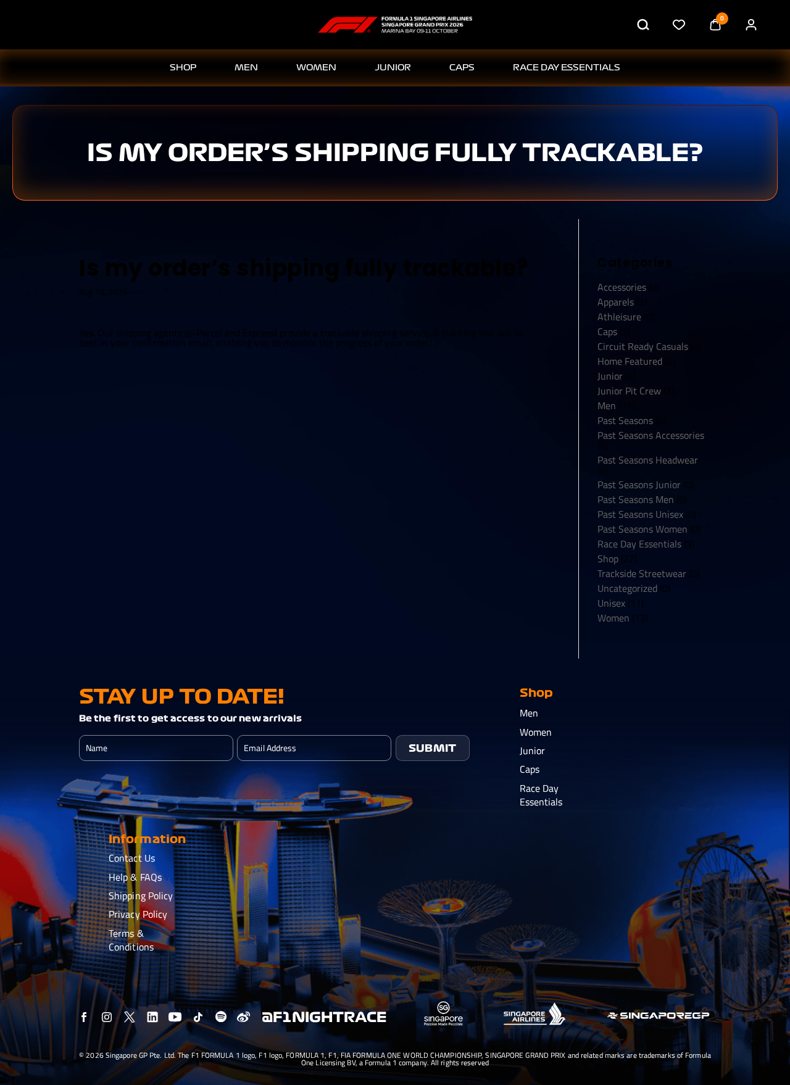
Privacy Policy (138, 914)
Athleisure (619, 316)
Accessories (621, 287)
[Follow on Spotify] (220, 1017)
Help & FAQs (135, 877)
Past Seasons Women (642, 529)
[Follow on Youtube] (175, 1017)
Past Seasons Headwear (647, 459)
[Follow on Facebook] (83, 1017)
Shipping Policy (141, 895)
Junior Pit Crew (629, 390)
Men (246, 68)
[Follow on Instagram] (106, 1017)
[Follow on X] (129, 1017)
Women (316, 68)
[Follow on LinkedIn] (152, 1017)
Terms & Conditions (131, 940)
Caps (462, 68)
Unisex (611, 603)
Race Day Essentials (566, 68)
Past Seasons (625, 420)
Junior (393, 68)
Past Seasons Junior (639, 484)
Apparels (615, 301)
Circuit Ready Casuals (642, 346)
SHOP (183, 68)
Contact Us (132, 857)
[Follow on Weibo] (243, 1017)
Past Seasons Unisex (640, 514)
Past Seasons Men (635, 499)
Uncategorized (627, 588)
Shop (607, 558)
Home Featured (629, 361)
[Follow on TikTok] (198, 1017)
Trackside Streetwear (641, 573)
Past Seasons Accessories (650, 435)
